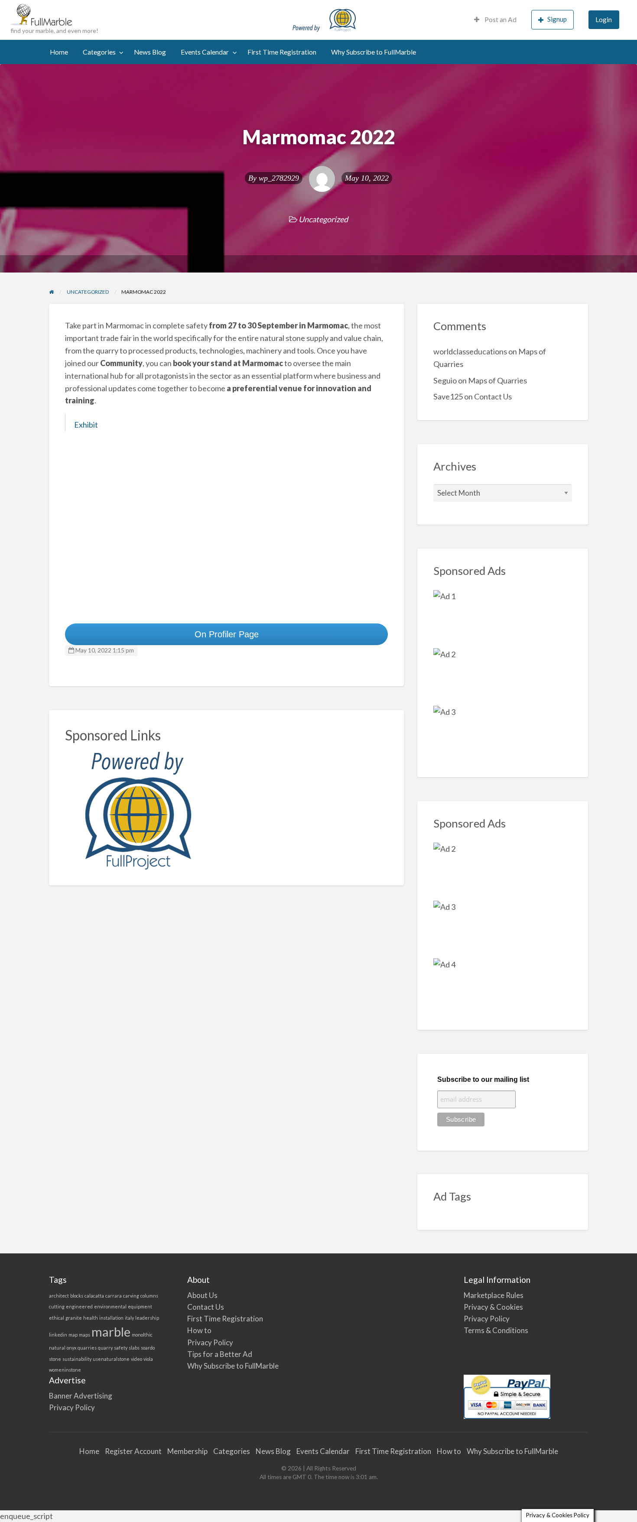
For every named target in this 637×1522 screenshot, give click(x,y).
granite (73, 1318)
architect (59, 1295)
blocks (76, 1295)
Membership (187, 1451)
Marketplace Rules (493, 1295)
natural (57, 1347)
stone (55, 1359)
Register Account (133, 1451)
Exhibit (86, 424)
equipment (140, 1306)
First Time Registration (281, 52)
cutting (57, 1306)
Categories (99, 52)
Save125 (448, 396)
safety (120, 1347)
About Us (202, 1295)
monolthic (142, 1334)
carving (131, 1295)
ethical (56, 1318)
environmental (110, 1306)
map (73, 1334)
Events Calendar (205, 52)
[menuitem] (495, 20)
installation (111, 1318)
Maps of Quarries (497, 380)
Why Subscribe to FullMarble (373, 52)
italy (129, 1318)
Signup (557, 19)
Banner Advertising (80, 1395)
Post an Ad (500, 19)
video (136, 1359)
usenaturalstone (111, 1359)
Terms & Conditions (496, 1330)
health (90, 1318)
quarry (105, 1347)
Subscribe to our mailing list (483, 1079)
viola (148, 1359)
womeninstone (65, 1370)
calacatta (94, 1295)
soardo (148, 1347)
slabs (134, 1347)
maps (84, 1334)
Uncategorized (323, 219)
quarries (87, 1347)
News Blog (150, 52)
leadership (147, 1318)
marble (110, 1331)
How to (199, 1330)
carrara (113, 1295)
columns (149, 1295)
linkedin (58, 1334)
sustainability (76, 1359)
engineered (79, 1306)
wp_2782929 (279, 178)
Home (59, 52)
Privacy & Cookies (493, 1306)
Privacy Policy (210, 1342)
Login (603, 19)
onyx (71, 1347)
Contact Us (493, 396)
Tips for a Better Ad (219, 1354)
